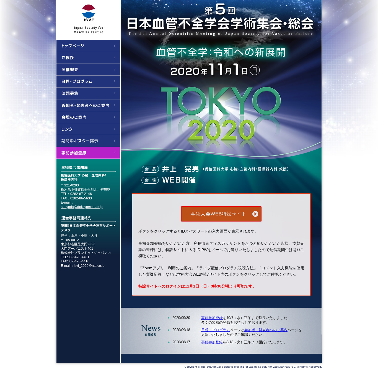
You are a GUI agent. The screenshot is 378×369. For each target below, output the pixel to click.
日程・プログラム (215, 330)
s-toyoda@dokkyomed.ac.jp (82, 207)
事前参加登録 (212, 318)
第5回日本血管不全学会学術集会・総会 (189, 18)
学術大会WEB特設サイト (219, 214)
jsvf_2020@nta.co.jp (89, 266)
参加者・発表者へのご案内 (266, 330)
